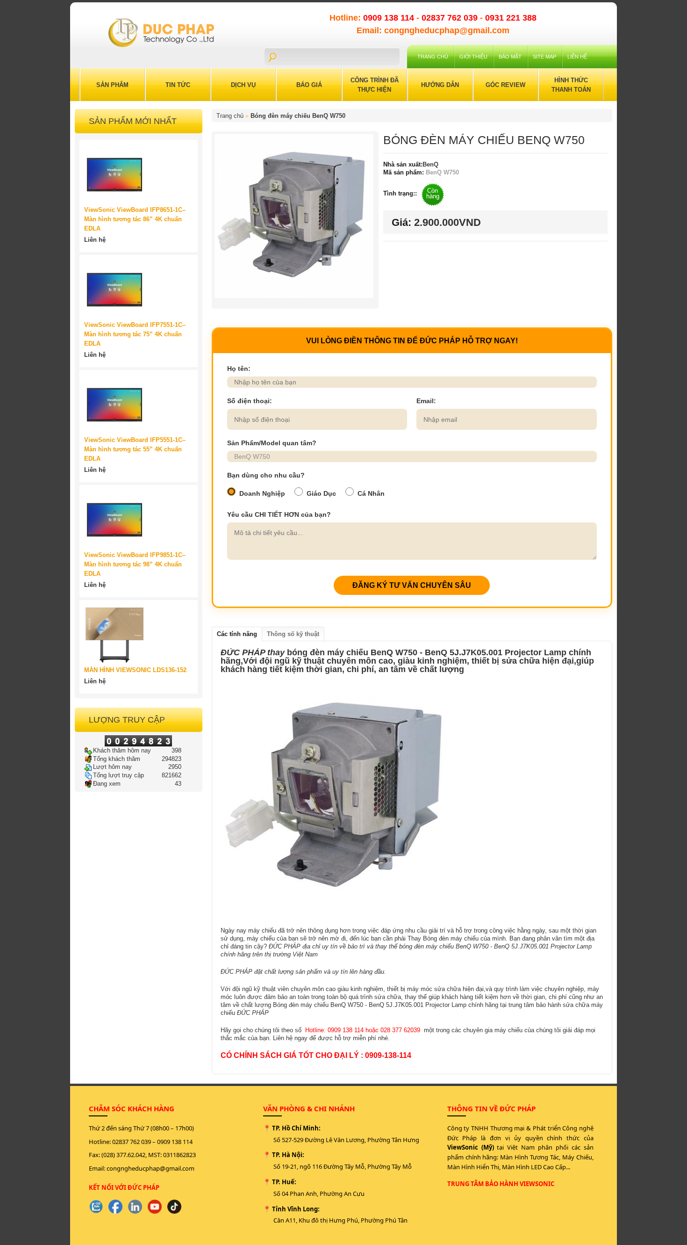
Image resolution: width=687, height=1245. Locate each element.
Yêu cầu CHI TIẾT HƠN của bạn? (279, 514)
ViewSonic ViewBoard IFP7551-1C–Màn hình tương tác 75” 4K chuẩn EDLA (135, 334)
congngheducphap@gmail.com (150, 1168)
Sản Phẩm (112, 84)
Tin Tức (177, 84)
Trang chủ (432, 56)
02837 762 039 (451, 17)
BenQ (430, 164)
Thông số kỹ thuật (293, 633)
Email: (426, 401)
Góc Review (505, 84)
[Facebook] (115, 1207)
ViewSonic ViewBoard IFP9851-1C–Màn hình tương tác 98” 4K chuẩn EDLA (135, 564)
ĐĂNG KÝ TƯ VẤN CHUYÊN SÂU (411, 585)
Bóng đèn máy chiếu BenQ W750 (297, 115)
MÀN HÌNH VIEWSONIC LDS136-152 (135, 669)
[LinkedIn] (135, 1207)
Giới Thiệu (473, 56)
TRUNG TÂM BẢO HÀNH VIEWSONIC (500, 1184)
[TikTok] (174, 1207)
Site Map (544, 56)
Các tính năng (237, 633)
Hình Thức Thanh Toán (571, 85)
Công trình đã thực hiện (375, 85)
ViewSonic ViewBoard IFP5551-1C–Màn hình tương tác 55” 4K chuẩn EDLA (135, 449)
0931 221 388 (511, 17)
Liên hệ (577, 56)
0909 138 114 (389, 17)
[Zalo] (96, 1207)
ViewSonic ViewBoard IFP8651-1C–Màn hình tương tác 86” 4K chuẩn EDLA (135, 219)
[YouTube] (155, 1207)
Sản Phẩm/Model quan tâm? (271, 443)
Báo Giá (309, 84)
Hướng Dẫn (440, 84)
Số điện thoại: (249, 401)
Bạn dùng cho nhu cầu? (266, 475)
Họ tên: (238, 368)
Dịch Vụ (243, 84)
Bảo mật (510, 56)
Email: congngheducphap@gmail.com (433, 30)
